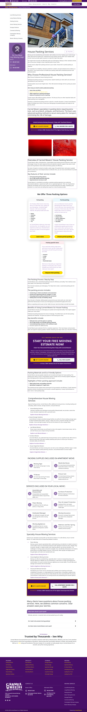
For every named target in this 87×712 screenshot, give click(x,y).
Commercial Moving (15, 30)
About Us (44, 4)
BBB (19, 643)
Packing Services (14, 21)
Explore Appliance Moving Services (40, 566)
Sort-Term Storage (49, 669)
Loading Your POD (68, 674)
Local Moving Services (15, 15)
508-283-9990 (33, 1)
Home (30, 4)
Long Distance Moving (15, 18)
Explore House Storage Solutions (38, 425)
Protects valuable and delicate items (38, 92)
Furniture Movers (29, 669)
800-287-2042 (15, 1)
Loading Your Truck (68, 671)
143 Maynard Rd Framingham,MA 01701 (51, 694)
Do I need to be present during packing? (39, 621)
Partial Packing (9, 667)
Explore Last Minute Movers (38, 433)
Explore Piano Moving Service (38, 554)
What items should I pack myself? (37, 611)
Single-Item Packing (10, 669)
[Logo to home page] (8, 4)
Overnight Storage (49, 674)
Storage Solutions (14, 27)
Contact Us (53, 4)
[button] (40, 236)
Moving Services (37, 4)
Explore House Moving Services (39, 414)
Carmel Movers (78, 710)
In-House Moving (68, 667)
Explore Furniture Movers (37, 443)
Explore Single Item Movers (38, 452)
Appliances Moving (29, 664)
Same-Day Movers (29, 671)
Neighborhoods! (77, 1)
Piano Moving (28, 662)
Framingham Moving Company (15, 34)
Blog (49, 4)
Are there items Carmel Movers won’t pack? (40, 626)
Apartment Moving (68, 664)
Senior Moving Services (16, 24)
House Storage (48, 664)
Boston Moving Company (16, 38)
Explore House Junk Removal (38, 577)
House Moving (67, 662)
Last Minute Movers (29, 667)
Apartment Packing (10, 674)
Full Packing (8, 664)
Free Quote (77, 4)
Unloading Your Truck (69, 669)
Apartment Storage (49, 667)
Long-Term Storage (49, 671)
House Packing (9, 671)
